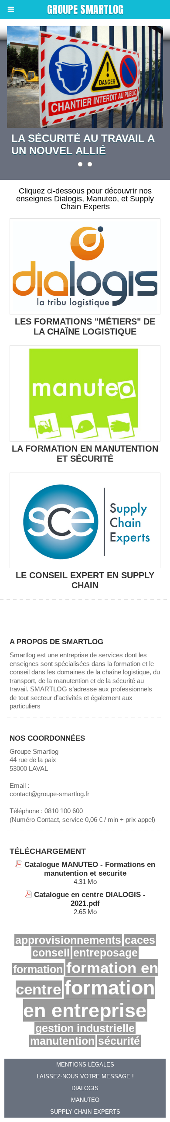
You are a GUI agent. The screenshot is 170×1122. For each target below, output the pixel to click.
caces (140, 940)
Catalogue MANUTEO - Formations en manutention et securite (89, 868)
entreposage (105, 952)
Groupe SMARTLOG (85, 9)
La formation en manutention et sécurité (85, 453)
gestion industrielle (85, 1028)
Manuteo (85, 1100)
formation (38, 969)
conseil (51, 952)
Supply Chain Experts (85, 1111)
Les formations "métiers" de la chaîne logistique (85, 326)
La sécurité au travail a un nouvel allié (82, 144)
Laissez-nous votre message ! (85, 1076)
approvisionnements (68, 940)
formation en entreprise (89, 999)
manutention (62, 1041)
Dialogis (85, 1088)
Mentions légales (85, 1064)
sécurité (119, 1041)
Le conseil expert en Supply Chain (85, 580)
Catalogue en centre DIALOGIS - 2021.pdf (90, 899)
